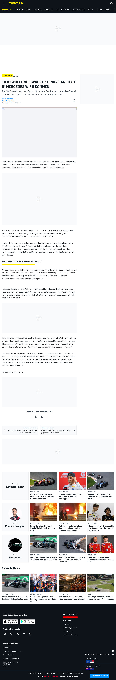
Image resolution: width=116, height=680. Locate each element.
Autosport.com (68, 631)
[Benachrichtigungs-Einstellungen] (42, 417)
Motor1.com (66, 624)
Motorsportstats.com (70, 635)
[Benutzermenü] (111, 3)
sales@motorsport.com (11, 658)
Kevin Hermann (7, 98)
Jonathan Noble (8, 101)
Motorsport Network (51, 676)
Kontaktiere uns (8, 655)
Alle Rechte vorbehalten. (69, 676)
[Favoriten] (74, 100)
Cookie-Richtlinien (51, 673)
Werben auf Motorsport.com (12, 651)
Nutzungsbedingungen (36, 673)
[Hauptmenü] (4, 3)
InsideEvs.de (67, 620)
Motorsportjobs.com (70, 628)
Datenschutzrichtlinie (67, 673)
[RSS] (30, 634)
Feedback (6, 648)
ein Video (20, 272)
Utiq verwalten (81, 673)
